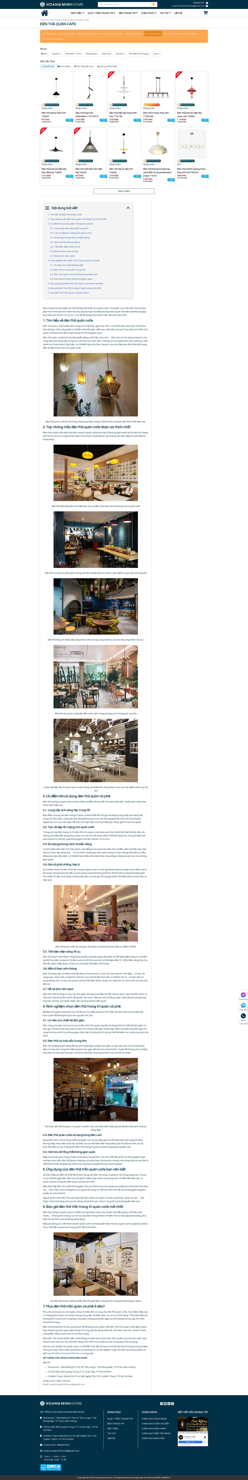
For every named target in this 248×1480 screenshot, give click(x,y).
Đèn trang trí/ (57, 20)
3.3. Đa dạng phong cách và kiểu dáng (70, 237)
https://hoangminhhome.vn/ (68, 1353)
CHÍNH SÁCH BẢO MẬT (153, 1438)
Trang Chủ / (45, 20)
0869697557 (199, 3)
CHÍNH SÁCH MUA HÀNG (154, 1419)
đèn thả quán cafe (69, 315)
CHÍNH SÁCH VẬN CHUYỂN (155, 1423)
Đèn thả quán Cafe (153, 34)
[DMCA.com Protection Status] (50, 1467)
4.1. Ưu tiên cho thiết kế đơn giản (67, 265)
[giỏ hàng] (206, 13)
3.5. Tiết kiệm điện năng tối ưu (65, 247)
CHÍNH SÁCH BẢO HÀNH (154, 1428)
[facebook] (193, 1431)
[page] (161, 1403)
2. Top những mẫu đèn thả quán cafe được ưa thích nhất (77, 219)
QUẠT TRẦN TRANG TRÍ (100, 13)
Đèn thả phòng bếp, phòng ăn (111, 34)
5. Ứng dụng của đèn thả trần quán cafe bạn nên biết (75, 283)
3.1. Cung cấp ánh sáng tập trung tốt (69, 228)
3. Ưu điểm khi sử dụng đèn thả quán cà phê (70, 224)
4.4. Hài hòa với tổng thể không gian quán (71, 279)
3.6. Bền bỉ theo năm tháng (64, 251)
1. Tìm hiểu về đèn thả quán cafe (65, 214)
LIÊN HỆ (178, 13)
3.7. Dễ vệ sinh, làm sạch (62, 256)
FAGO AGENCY (163, 1477)
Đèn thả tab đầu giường (52, 39)
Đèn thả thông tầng (67, 34)
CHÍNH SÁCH (147, 13)
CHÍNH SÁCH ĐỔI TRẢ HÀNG (156, 1433)
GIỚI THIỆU (76, 13)
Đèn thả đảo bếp (49, 34)
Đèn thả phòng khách (87, 34)
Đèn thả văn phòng (172, 34)
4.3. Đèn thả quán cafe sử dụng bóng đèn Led (74, 274)
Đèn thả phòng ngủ (134, 34)
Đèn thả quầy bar (189, 34)
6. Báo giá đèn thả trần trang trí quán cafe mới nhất (74, 288)
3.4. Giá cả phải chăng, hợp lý (65, 242)
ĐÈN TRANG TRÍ (127, 13)
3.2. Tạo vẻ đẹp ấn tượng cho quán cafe (71, 233)
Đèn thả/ (67, 20)
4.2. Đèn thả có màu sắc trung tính (68, 270)
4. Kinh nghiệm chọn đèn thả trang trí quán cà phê (74, 260)
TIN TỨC (164, 13)
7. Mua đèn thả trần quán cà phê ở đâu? (68, 293)
